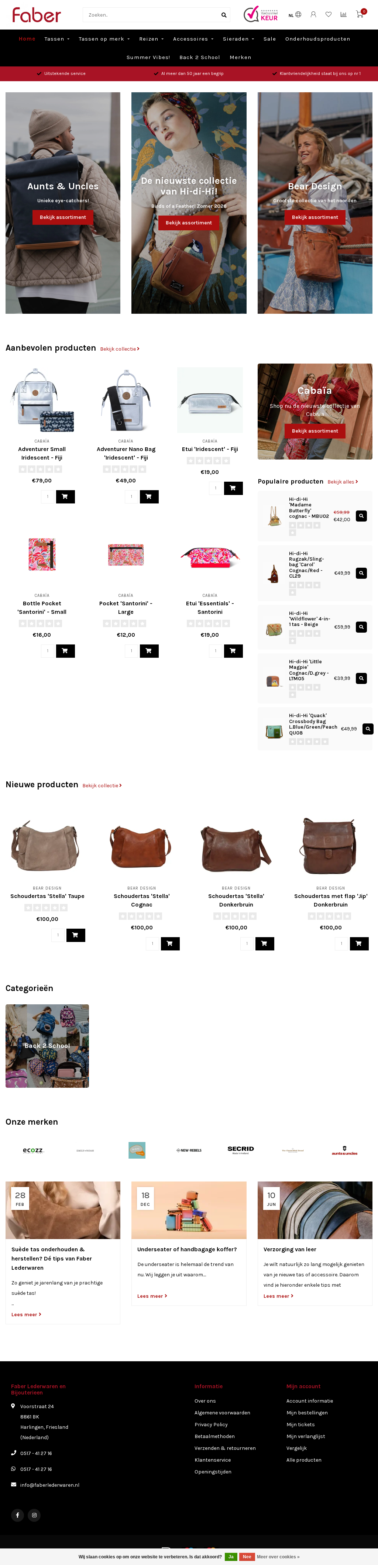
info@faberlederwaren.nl (49, 1485)
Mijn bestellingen (307, 1413)
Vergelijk (296, 1448)
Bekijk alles (341, 482)
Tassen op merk (101, 38)
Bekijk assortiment (63, 217)
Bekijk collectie (118, 349)
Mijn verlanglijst (305, 1436)
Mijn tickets (300, 1424)
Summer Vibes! (148, 57)
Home (27, 38)
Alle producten (304, 1460)
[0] (359, 15)
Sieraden (236, 38)
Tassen (54, 38)
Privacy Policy (211, 1424)
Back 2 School (199, 57)
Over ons (205, 1401)
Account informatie (309, 1401)
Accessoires (190, 38)
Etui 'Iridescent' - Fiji (210, 449)
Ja (231, 1556)
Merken (240, 57)
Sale (270, 38)
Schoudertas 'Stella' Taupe (47, 896)
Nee (247, 1556)
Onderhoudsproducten (317, 38)
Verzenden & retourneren (225, 1448)
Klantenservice (213, 1460)
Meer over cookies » (278, 1556)
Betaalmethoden (215, 1436)
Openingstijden (213, 1472)
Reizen (148, 38)
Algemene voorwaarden (222, 1413)
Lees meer (25, 1314)
